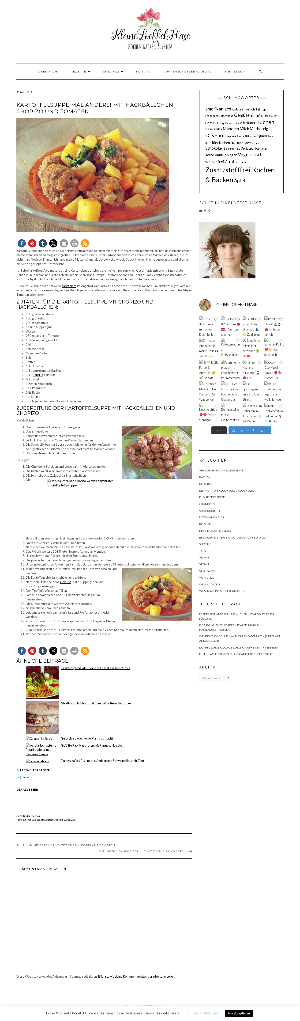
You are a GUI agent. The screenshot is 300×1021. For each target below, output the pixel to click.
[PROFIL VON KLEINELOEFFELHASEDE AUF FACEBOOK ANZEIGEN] (200, 210)
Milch (244, 128)
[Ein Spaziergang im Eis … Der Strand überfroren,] (252, 391)
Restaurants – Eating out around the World (232, 537)
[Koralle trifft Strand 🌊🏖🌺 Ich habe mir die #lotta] (274, 326)
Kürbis (218, 129)
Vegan (232, 155)
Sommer (231, 148)
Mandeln (231, 128)
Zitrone (241, 162)
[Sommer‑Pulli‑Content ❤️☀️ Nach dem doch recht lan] (274, 347)
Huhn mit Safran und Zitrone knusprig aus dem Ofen (69, 845)
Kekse (238, 123)
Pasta (240, 136)
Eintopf (27, 819)
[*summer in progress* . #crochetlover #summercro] (230, 369)
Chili (254, 109)
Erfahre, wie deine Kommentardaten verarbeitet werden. (136, 976)
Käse (209, 129)
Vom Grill (206, 577)
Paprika (38, 375)
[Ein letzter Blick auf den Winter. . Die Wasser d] (209, 391)
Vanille (220, 154)
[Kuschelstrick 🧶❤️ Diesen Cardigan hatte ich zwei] (209, 413)
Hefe (209, 123)
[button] (22, 243)
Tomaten (261, 148)
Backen (204, 477)
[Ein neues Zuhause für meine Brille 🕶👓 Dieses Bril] (209, 347)
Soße (240, 148)
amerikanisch (218, 108)
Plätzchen (251, 136)
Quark (262, 136)
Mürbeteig (259, 128)
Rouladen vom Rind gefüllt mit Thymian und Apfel (142, 851)
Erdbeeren (212, 115)
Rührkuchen (221, 143)
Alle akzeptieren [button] (239, 1013)
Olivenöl (215, 135)
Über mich (47, 71)
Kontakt (144, 71)
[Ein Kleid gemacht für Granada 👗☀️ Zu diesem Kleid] (252, 326)
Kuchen (265, 122)
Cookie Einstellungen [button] (203, 1013)
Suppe (67, 819)
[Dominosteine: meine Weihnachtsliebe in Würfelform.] (230, 413)
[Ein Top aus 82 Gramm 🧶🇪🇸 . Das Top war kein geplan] (230, 326)
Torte (209, 155)
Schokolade (215, 148)
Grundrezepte (210, 504)
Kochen (36, 815)
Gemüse (65, 582)
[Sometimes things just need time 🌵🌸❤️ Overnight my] (252, 347)
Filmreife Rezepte (212, 497)
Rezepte (79, 71)
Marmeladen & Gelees (215, 530)
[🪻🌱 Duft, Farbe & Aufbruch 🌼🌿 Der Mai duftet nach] (209, 369)
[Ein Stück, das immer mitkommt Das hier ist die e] (209, 326)
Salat (247, 143)
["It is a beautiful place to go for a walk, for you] (274, 391)
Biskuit (246, 109)
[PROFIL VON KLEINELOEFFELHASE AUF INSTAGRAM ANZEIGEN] (205, 210)
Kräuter (249, 122)
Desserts (205, 484)
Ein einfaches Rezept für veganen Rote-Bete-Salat (236, 654)
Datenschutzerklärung (189, 71)
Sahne (237, 142)
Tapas (203, 551)
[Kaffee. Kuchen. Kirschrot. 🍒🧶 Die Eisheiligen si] (252, 369)
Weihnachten (209, 584)
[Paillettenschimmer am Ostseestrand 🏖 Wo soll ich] (230, 347)
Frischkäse (226, 116)
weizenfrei (214, 161)
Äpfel (239, 180)
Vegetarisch (250, 154)
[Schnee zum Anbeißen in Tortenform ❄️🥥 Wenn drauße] (252, 413)
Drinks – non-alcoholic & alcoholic (226, 490)
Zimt (73, 819)
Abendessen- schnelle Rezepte (221, 470)
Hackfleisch (47, 819)
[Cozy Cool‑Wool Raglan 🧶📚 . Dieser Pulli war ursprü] (274, 369)
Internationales (211, 517)
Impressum (235, 71)
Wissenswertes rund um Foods (222, 591)
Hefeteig (218, 123)
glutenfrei (256, 116)
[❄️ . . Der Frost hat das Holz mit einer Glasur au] (230, 391)
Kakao (229, 123)
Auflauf (236, 109)
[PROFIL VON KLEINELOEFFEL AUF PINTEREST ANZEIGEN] (209, 210)
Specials (111, 71)
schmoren (257, 142)
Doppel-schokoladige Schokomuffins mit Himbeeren (238, 647)
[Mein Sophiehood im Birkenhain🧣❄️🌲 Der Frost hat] (274, 413)
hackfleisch (69, 286)
